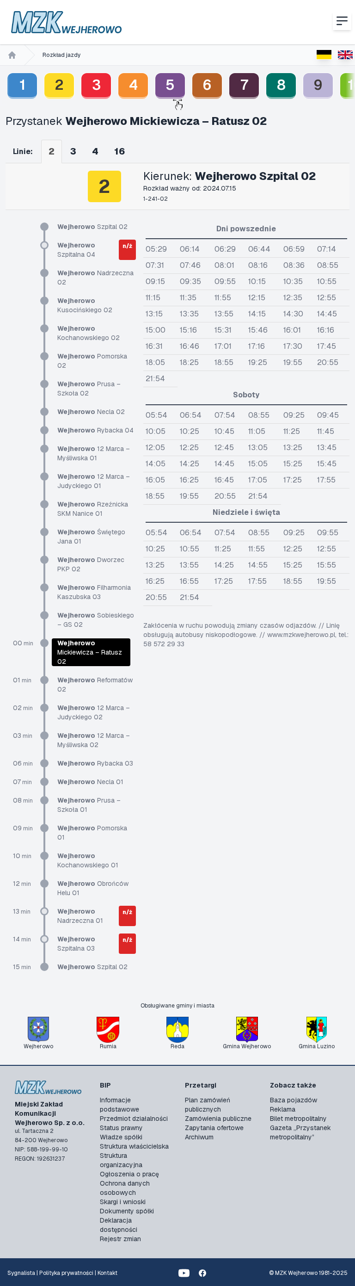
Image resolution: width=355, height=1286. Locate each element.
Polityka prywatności (66, 1273)
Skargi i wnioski (123, 1202)
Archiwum (199, 1137)
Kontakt (107, 1273)
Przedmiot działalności (134, 1118)
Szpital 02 (92, 227)
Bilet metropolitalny (298, 1118)
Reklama (282, 1109)
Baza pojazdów (293, 1100)
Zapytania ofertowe (214, 1128)
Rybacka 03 (95, 763)
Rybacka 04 (95, 430)
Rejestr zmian (120, 1239)
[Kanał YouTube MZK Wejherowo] (184, 1273)
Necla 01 (90, 782)
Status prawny (121, 1128)
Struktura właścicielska (134, 1146)
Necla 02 (91, 412)
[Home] (12, 55)
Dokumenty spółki (127, 1211)
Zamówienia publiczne (218, 1118)
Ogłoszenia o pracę (129, 1174)
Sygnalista (21, 1273)
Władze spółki (121, 1137)
